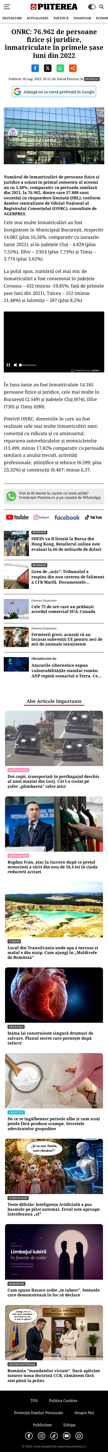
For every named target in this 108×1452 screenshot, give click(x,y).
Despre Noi (84, 1412)
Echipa (69, 1424)
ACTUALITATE (37, 18)
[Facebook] (29, 1436)
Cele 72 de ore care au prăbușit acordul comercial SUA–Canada (63, 609)
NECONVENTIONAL (22, 1364)
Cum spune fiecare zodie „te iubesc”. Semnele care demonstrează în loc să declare (54, 1292)
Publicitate (42, 1424)
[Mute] (15, 365)
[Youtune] (66, 1436)
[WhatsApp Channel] (79, 1436)
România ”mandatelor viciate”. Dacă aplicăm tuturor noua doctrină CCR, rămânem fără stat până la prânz (54, 1375)
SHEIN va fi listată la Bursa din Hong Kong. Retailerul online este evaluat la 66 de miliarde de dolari (66, 544)
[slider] (27, 367)
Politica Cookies (63, 1400)
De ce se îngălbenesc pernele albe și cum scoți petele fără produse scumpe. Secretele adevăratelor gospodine (54, 1123)
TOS (34, 1400)
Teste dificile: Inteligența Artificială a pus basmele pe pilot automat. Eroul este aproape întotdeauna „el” (54, 1209)
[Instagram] (41, 1436)
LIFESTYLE (16, 1112)
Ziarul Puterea (68, 79)
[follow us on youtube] (17, 518)
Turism (14, 941)
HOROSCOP (16, 1284)
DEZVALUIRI (12, 18)
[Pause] (8, 365)
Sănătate (16, 1027)
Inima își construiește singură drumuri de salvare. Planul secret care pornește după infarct (50, 1038)
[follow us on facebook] (67, 518)
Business (91, 79)
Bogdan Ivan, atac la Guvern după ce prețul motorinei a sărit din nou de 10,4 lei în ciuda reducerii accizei (53, 867)
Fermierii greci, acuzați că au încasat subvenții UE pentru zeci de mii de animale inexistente (66, 639)
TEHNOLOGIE (18, 1198)
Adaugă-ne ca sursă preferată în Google (59, 91)
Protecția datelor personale (38, 1412)
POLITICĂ (61, 18)
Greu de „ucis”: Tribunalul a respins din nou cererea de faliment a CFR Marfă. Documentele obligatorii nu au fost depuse (67, 577)
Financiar (82, 18)
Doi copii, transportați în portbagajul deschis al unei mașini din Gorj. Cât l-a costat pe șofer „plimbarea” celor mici (53, 781)
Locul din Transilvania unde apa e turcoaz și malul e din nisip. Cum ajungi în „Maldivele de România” (53, 952)
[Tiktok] (54, 1436)
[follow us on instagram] (41, 518)
